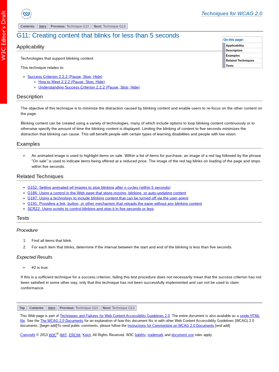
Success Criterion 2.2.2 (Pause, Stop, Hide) (65, 76)
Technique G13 (110, 26)
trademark (155, 335)
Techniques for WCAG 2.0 (231, 13)
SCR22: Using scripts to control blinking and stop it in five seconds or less (91, 208)
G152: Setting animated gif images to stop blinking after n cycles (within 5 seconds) (99, 187)
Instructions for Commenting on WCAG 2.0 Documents (171, 326)
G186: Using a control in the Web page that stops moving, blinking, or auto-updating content (107, 193)
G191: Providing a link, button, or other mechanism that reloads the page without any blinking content (115, 203)
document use (182, 335)
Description (234, 50)
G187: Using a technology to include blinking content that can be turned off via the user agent (108, 198)
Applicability (235, 45)
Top (22, 308)
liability (140, 335)
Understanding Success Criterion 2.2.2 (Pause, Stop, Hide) (89, 87)
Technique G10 (70, 26)
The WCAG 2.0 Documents (61, 321)
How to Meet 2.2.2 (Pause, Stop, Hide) (71, 82)
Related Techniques (240, 60)
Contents (27, 26)
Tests (229, 65)
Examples (233, 55)
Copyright (27, 335)
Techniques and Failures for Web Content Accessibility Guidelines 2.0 (115, 316)
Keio (86, 335)
